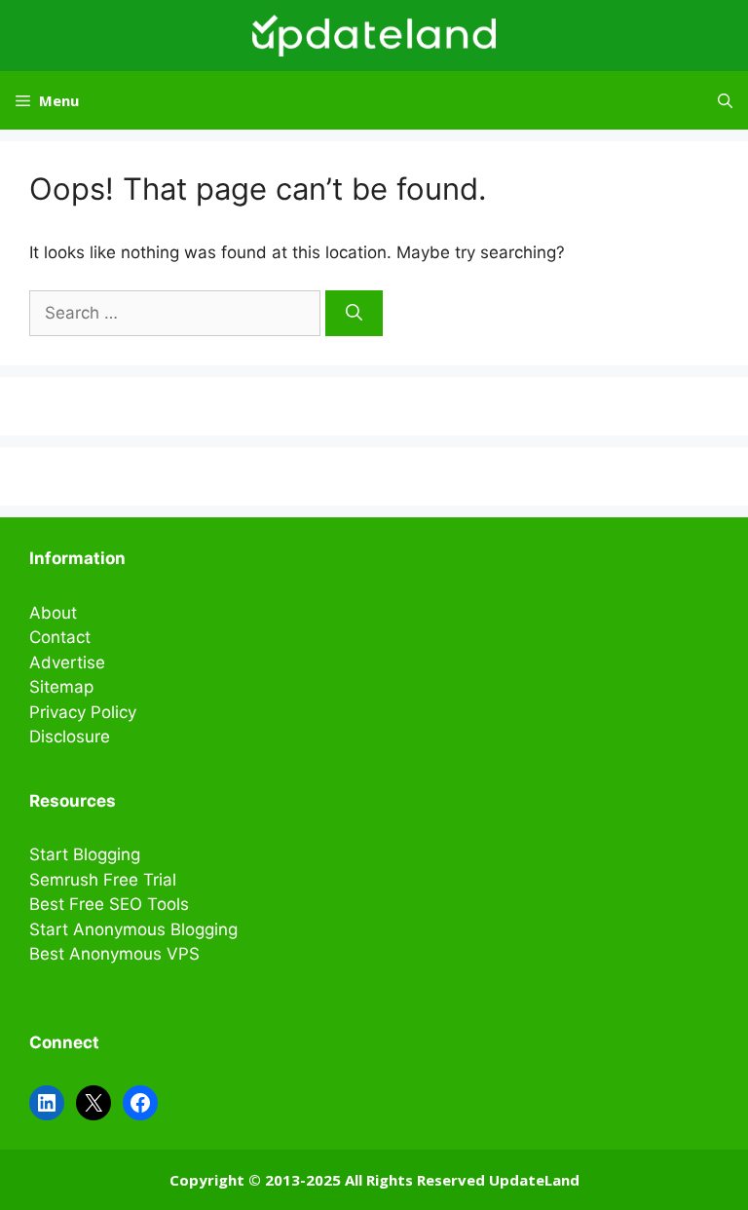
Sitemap (61, 687)
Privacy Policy (82, 712)
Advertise (67, 662)
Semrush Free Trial (102, 879)
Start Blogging (84, 854)
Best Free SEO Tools (109, 904)
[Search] (354, 313)
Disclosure (69, 736)
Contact (60, 637)
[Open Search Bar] (725, 100)
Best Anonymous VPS (114, 954)
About (53, 613)
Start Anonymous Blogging (133, 929)
